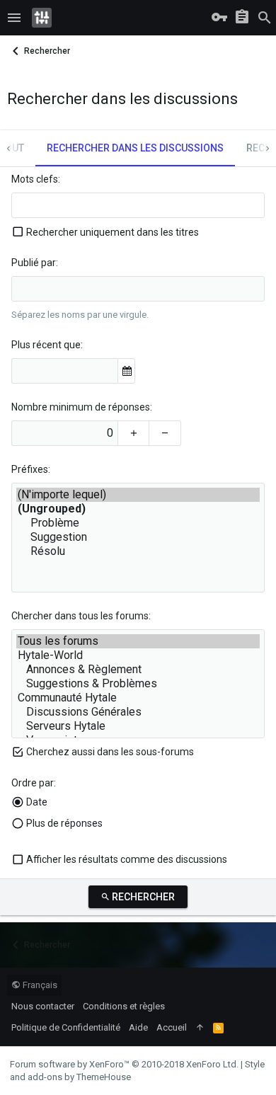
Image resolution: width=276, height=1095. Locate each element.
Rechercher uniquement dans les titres (112, 232)
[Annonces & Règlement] (138, 670)
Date (36, 802)
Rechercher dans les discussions (135, 148)
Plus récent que (46, 344)
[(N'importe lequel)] (138, 495)
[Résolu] (138, 551)
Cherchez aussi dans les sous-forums (110, 751)
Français (39, 985)
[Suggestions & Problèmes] (138, 684)
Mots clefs (34, 179)
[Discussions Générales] (138, 712)
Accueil (171, 1027)
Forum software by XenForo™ (124, 1064)
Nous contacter (42, 1006)
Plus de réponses (64, 823)
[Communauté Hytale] (138, 698)
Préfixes (29, 469)
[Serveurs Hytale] (138, 726)
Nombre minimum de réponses (80, 407)
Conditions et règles (124, 1006)
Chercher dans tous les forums (80, 615)
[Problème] (138, 523)
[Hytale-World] (138, 655)
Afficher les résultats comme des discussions (126, 859)
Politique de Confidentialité (65, 1027)
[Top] (200, 1027)
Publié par (33, 262)
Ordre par (32, 783)
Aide (138, 1027)
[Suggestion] (138, 537)
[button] (14, 17)
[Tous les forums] (138, 641)
